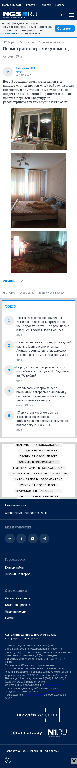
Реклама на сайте (17, 598)
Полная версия (15, 505)
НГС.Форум (9, 42)
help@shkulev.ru (34, 694)
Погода (60, 4)
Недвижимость (12, 4)
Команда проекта (18, 605)
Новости (45, 4)
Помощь (11, 618)
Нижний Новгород (18, 574)
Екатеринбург (14, 567)
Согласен (64, 28)
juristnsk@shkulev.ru (51, 691)
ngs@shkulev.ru (53, 684)
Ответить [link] (9, 281)
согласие (8, 33)
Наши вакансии (15, 611)
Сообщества (27, 42)
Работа (30, 4)
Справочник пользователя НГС (27, 513)
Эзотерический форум (52, 42)
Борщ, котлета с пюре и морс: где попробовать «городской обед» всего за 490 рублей (43, 371)
